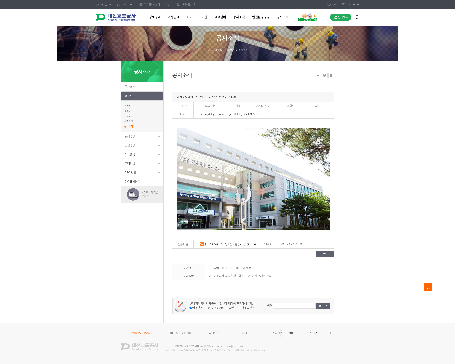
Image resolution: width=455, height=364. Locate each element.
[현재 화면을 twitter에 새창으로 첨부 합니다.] (325, 75)
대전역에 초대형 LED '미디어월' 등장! (230, 268)
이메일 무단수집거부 (179, 333)
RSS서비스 (276, 333)
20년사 (127, 116)
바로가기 (149, 194)
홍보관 (231, 50)
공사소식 (239, 17)
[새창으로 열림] (307, 16)
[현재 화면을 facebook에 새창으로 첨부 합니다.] (318, 75)
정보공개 (155, 17)
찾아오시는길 (132, 181)
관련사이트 (289, 333)
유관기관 (315, 333)
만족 (210, 307)
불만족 (233, 307)
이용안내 (174, 17)
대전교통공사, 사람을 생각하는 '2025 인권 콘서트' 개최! (240, 276)
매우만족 (197, 307)
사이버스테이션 (197, 17)
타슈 (167, 4)
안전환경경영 (261, 17)
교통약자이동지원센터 (149, 4)
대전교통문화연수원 (186, 4)
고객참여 (220, 17)
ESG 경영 (130, 172)
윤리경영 (130, 136)
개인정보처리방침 (140, 333)
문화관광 (128, 121)
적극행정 (130, 154)
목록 (325, 254)
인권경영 (130, 145)
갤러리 (127, 111)
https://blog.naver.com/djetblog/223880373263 (230, 114)
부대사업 (130, 163)
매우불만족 (248, 307)
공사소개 (282, 17)
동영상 (127, 105)
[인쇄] (331, 75)
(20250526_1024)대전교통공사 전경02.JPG (231, 244)
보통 (220, 307)
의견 (269, 305)
